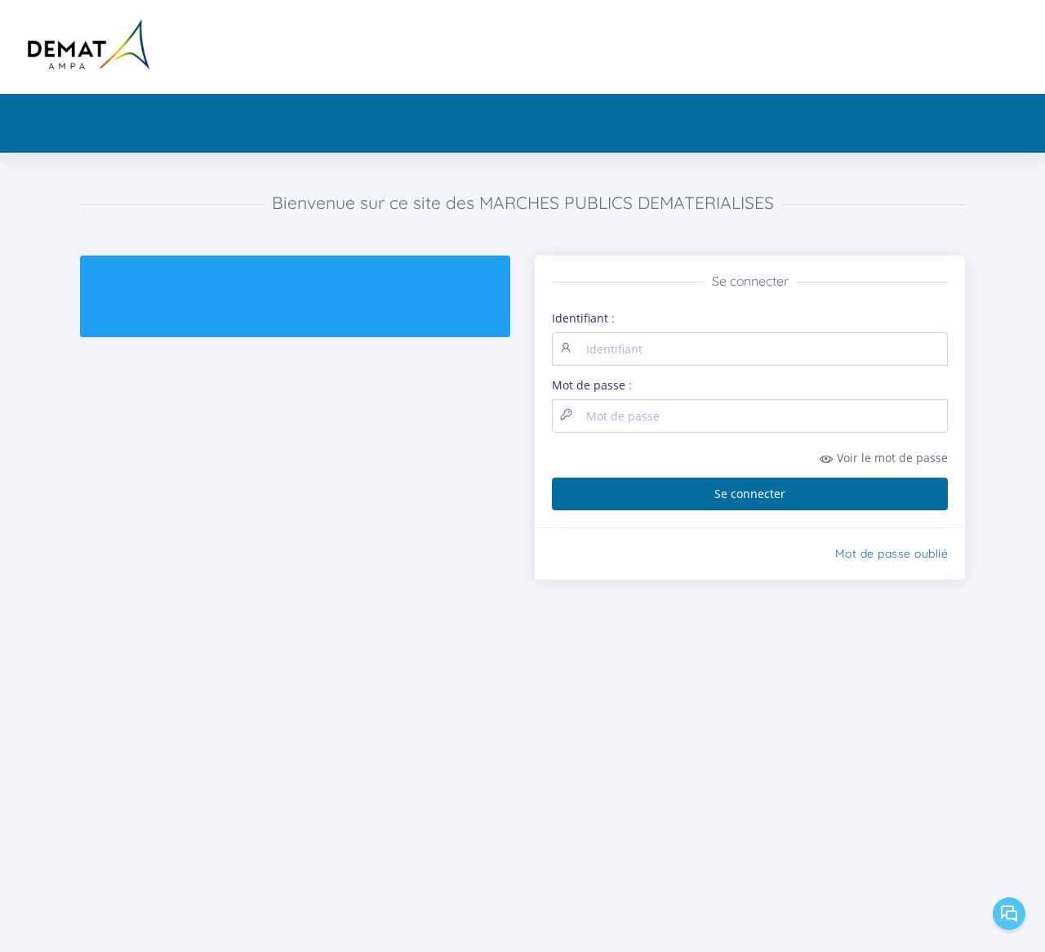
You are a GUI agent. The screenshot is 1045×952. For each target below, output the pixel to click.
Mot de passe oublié (892, 553)
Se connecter (749, 493)
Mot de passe (588, 385)
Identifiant (580, 318)
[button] (750, 458)
